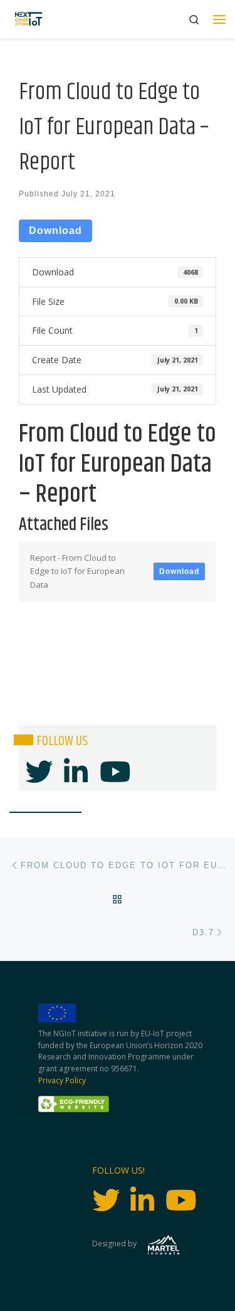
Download (55, 230)
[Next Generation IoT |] (28, 19)
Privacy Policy (62, 1080)
